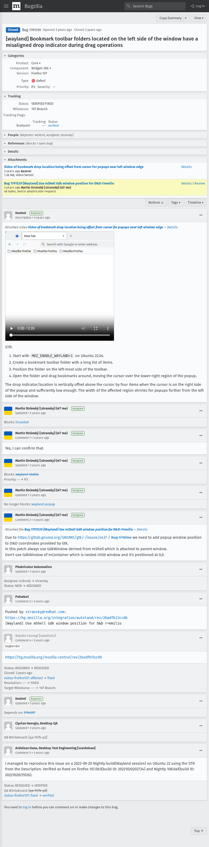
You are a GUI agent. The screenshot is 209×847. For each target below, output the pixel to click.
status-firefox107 (16, 678)
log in (27, 807)
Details (186, 167)
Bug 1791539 (31, 30)
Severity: (43, 87)
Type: (25, 81)
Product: (22, 63)
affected (37, 678)
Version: (23, 73)
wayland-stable (27, 474)
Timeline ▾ (196, 202)
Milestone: (21, 109)
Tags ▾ (175, 202)
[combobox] (155, 6)
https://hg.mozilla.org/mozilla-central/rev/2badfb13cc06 (53, 657)
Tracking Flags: (14, 115)
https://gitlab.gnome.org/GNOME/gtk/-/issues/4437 (62, 537)
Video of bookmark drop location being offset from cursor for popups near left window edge (73, 167)
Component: (19, 68)
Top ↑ (199, 831)
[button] (197, 6)
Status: (24, 103)
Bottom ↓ (156, 202)
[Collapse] (201, 215)
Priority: (23, 87)
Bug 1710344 (121, 537)
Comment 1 (23, 438)
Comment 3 (23, 601)
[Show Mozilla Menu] (16, 6)
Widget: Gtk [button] (41, 68)
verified (53, 125)
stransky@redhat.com (44, 612)
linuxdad (22, 422)
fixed (51, 678)
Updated (21, 413)
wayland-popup (43, 504)
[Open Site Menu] (6, 6)
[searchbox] (155, 6)
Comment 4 (23, 640)
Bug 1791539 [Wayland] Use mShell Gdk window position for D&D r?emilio (59, 183)
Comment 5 (23, 753)
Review (199, 183)
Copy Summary (170, 18)
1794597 (29, 712)
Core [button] (36, 63)
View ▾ (199, 18)
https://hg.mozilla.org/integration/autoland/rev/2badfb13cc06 (66, 618)
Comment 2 (23, 520)
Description (23, 217)
